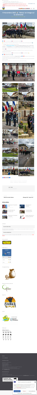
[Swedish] (27, 8)
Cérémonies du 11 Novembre (28, 205)
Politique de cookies (19, 393)
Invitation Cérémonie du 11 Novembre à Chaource (29, 216)
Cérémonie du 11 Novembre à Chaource (12, 216)
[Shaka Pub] (10, 307)
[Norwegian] (28, 8)
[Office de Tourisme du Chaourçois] (6, 291)
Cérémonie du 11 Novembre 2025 (12, 205)
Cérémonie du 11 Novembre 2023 (22, 182)
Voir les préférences (32, 391)
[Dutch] (23, 8)
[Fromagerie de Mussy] (10, 279)
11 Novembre (5, 23)
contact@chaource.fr (7, 369)
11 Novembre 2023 (16, 182)
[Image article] (4, 206)
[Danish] (25, 8)
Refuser (24, 391)
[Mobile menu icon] (34, 8)
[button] (35, 382)
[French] (29, 8)
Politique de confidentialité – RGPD (27, 393)
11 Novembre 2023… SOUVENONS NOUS (28, 211)
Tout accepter (17, 391)
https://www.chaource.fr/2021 (13, 188)
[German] (22, 8)
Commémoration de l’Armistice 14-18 (11, 211)
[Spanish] (20, 8)
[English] (19, 8)
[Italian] (24, 8)
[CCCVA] (10, 324)
